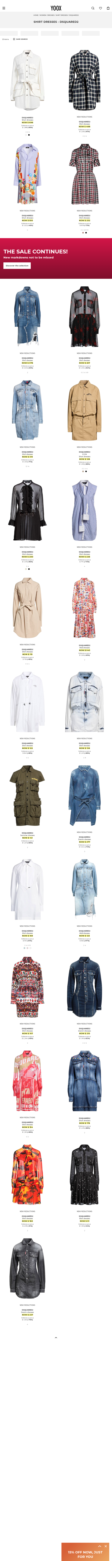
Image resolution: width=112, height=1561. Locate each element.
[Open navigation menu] (4, 8)
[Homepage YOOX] (56, 8)
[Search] (93, 8)
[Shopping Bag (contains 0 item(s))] (108, 8)
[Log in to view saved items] (100, 8)
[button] (56, 1337)
